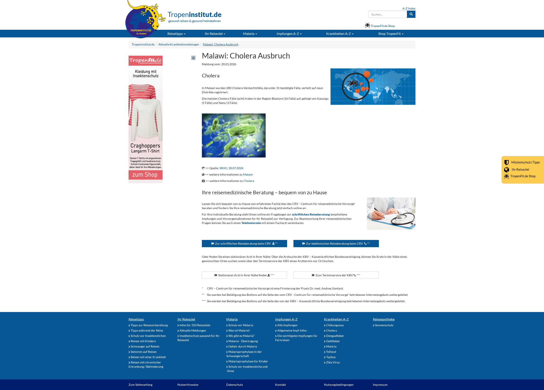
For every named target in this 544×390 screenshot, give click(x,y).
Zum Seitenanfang (140, 384)
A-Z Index (408, 8)
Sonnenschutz (383, 325)
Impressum (380, 384)
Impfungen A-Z (286, 319)
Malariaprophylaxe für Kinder (248, 361)
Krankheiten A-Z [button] (338, 33)
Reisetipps (136, 319)
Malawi (248, 174)
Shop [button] (389, 33)
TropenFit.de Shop (523, 176)
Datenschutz (234, 384)
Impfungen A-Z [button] (288, 33)
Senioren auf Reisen (143, 351)
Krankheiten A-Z (336, 319)
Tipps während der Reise (146, 330)
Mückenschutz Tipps (525, 162)
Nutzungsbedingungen (339, 384)
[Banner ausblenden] (193, 57)
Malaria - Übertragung (243, 341)
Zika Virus (333, 362)
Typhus (331, 357)
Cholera (249, 181)
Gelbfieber (333, 341)
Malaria (232, 319)
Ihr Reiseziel (520, 169)
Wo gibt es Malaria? (241, 336)
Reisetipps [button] (175, 33)
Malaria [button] (249, 33)
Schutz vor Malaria (240, 325)
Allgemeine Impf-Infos (292, 330)
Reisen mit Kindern (143, 341)
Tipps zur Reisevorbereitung (149, 325)
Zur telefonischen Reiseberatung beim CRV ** (337, 243)
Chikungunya (335, 325)
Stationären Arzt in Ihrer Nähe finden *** (246, 275)
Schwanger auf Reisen (144, 346)
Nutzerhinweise (187, 384)
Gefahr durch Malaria (242, 346)
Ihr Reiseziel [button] (214, 33)
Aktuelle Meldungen (192, 330)
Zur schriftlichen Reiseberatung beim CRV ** (246, 243)
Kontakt (280, 384)
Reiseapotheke (384, 319)
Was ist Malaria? (239, 330)
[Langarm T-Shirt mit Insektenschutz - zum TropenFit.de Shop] (146, 119)
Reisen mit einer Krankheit (148, 357)
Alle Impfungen (287, 325)
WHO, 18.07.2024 (231, 168)
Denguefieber (335, 336)
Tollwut (331, 351)
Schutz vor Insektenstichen (148, 336)
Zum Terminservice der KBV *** (337, 275)
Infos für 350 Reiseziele (194, 325)
